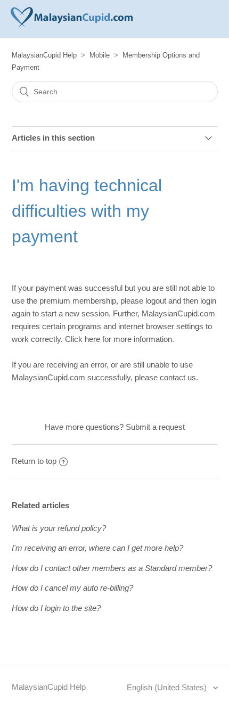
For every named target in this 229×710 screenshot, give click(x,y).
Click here (82, 339)
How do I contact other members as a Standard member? (112, 568)
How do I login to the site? (56, 608)
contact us (178, 377)
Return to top (34, 461)
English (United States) (168, 687)
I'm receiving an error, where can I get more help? (97, 547)
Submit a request (155, 426)
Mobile (99, 55)
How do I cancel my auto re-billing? (72, 587)
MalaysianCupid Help (44, 55)
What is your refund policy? (59, 528)
